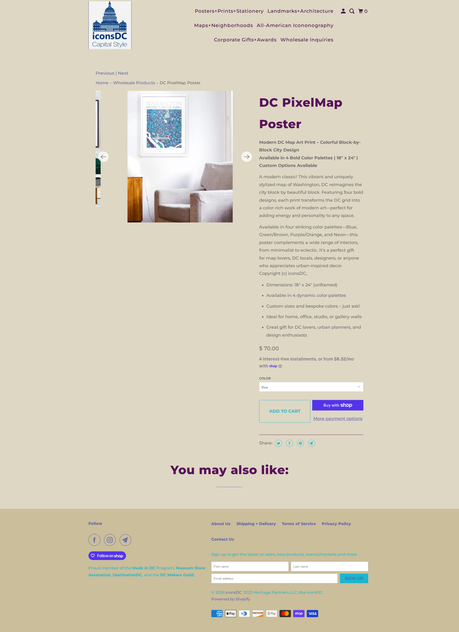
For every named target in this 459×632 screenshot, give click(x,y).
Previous (105, 73)
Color (265, 378)
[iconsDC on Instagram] (111, 540)
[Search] (352, 11)
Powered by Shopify (230, 599)
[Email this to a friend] (311, 443)
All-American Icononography (295, 25)
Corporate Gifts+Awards (245, 40)
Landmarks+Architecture (300, 11)
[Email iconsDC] (127, 540)
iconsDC (233, 592)
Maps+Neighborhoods (223, 25)
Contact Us (222, 539)
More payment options (337, 418)
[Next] (246, 156)
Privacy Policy (336, 523)
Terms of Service (299, 523)
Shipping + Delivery (256, 523)
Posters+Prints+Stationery (229, 11)
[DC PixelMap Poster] (175, 156)
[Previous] (103, 156)
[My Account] (344, 11)
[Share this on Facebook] (289, 443)
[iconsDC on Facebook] (95, 540)
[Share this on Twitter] (278, 443)
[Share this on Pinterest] (300, 443)
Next (123, 73)
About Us (220, 523)
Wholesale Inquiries (306, 40)
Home (102, 82)
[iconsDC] (109, 25)
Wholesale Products (134, 82)
